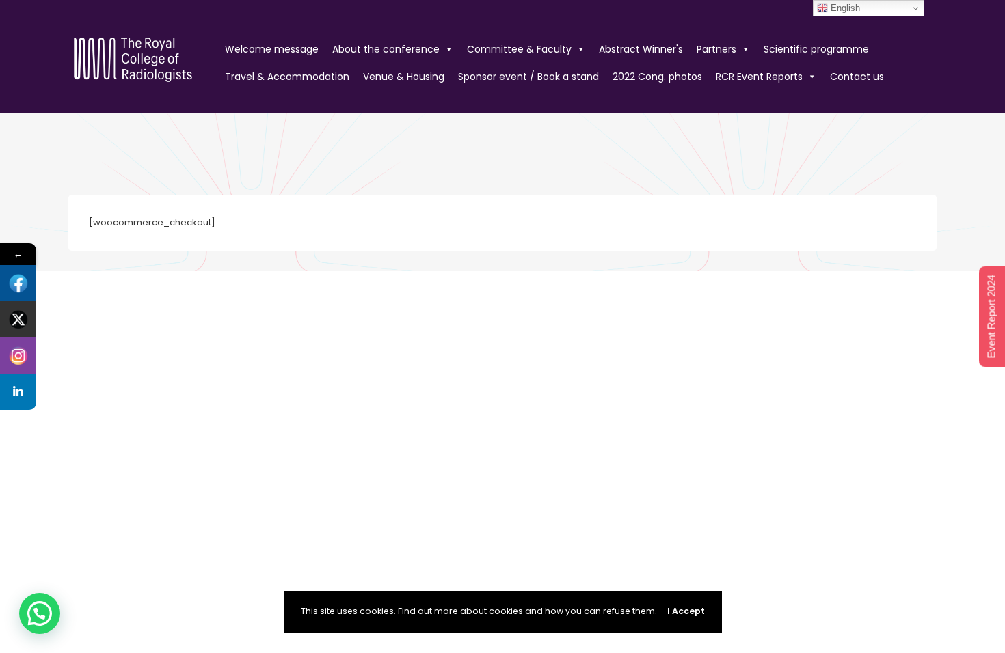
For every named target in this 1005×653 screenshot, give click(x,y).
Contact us (857, 76)
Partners (716, 49)
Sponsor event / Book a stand (528, 76)
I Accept (686, 611)
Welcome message (272, 49)
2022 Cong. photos (657, 76)
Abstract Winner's (641, 49)
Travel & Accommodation (287, 76)
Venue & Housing (403, 76)
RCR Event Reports (759, 76)
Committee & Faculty (519, 49)
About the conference (386, 49)
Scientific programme (816, 49)
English (844, 8)
